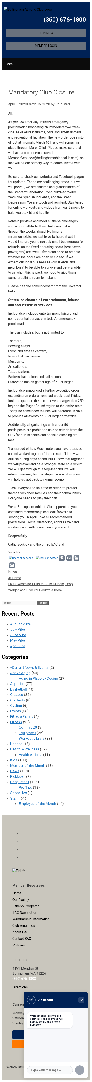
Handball (17, 744)
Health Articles (30, 755)
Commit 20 (28, 727)
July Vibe (17, 629)
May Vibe (17, 640)
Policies (18, 945)
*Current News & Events (29, 667)
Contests (17, 700)
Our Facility (20, 900)
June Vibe (18, 635)
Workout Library (31, 738)
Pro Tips (25, 787)
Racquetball (19, 782)
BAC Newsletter (24, 913)
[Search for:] (19, 602)
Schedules (18, 793)
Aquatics (17, 684)
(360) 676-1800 (64, 19)
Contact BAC (21, 939)
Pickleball (17, 776)
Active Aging (20, 673)
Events (15, 711)
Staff (14, 798)
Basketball (18, 689)
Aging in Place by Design (38, 678)
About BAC (20, 932)
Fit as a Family (21, 716)
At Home (14, 578)
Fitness (16, 722)
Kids (13, 760)
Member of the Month (27, 765)
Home (16, 893)
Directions (20, 987)
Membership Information (30, 919)
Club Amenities (23, 926)
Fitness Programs (25, 906)
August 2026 (20, 624)
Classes (16, 694)
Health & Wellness (24, 749)
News (12, 572)
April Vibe (17, 646)
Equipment (27, 733)
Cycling (16, 705)
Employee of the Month (37, 804)
